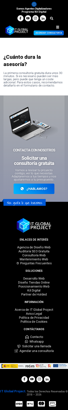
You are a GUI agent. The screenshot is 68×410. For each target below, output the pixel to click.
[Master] (41, 404)
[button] (51, 18)
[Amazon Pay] (52, 404)
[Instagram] (35, 18)
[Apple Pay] (30, 404)
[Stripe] (19, 404)
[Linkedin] (43, 18)
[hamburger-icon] (58, 27)
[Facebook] (20, 18)
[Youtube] (28, 18)
